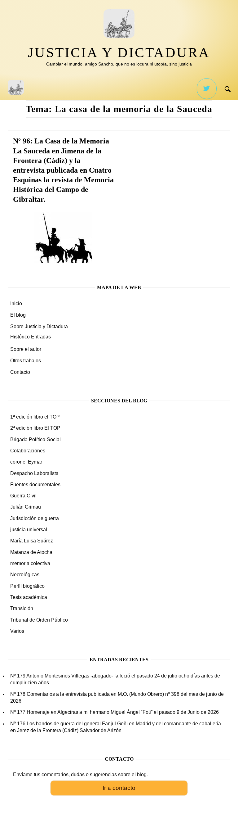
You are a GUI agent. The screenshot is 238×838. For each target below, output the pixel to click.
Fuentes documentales (35, 484)
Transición (21, 608)
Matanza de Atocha (31, 552)
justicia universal (28, 529)
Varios (17, 631)
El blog (18, 315)
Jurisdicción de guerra (34, 518)
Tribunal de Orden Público (39, 620)
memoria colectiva (30, 563)
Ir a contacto (119, 788)
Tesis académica (28, 597)
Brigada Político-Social (35, 439)
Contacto (20, 372)
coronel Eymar (26, 461)
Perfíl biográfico (27, 586)
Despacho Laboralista (34, 473)
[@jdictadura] (207, 88)
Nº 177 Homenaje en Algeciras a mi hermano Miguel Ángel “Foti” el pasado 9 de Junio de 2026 (114, 712)
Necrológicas (24, 574)
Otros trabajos (25, 360)
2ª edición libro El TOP (35, 428)
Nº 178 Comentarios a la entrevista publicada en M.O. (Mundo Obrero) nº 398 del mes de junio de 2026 (117, 697)
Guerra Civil (23, 495)
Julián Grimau (25, 507)
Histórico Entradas (30, 336)
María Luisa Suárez (31, 540)
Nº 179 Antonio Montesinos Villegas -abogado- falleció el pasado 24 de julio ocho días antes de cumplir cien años (115, 679)
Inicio (16, 303)
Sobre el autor (25, 349)
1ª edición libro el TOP (35, 416)
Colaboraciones (27, 450)
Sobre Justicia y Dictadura (39, 326)
